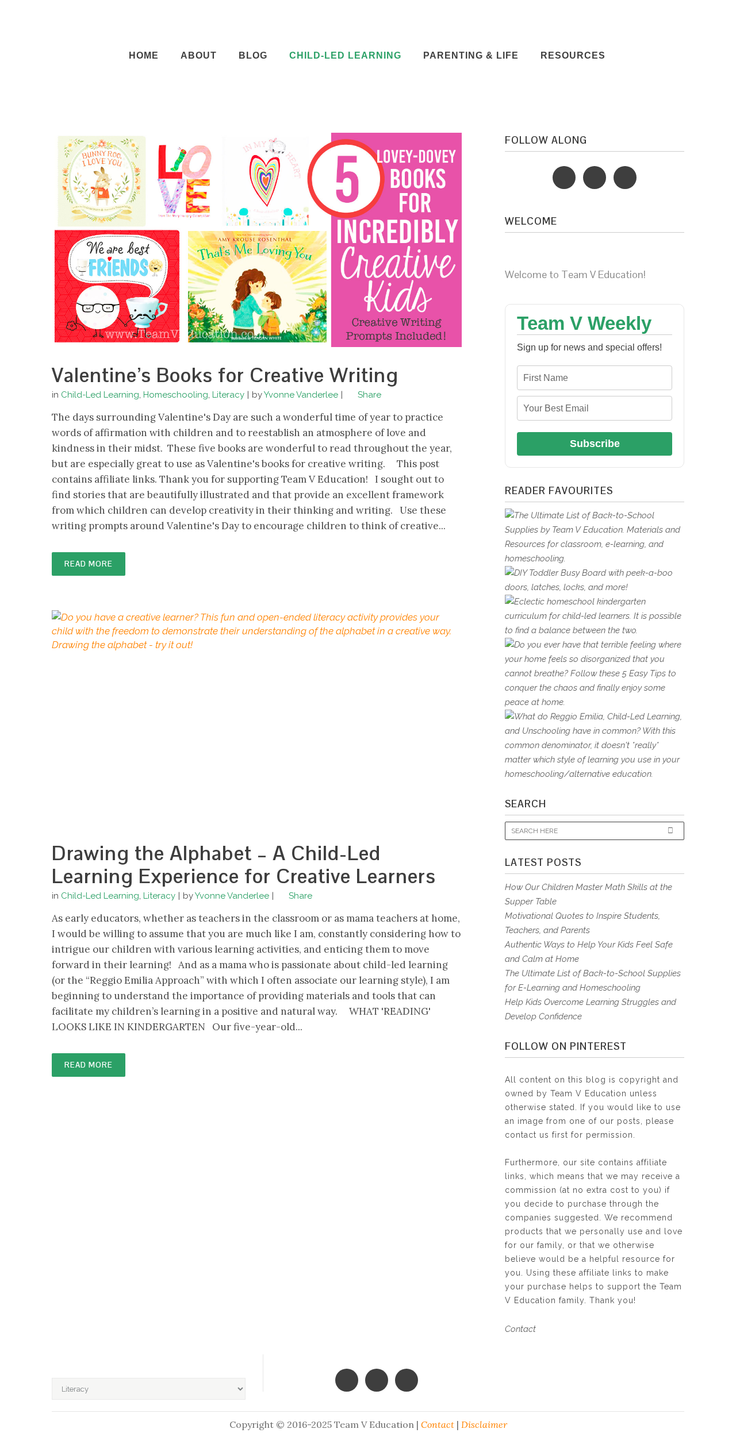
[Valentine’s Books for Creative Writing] (257, 240)
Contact (520, 1329)
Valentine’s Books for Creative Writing (225, 375)
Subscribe (595, 443)
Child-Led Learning (100, 395)
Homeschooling (175, 395)
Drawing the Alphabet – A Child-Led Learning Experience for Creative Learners (244, 864)
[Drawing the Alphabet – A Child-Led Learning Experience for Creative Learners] (257, 717)
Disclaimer (484, 1424)
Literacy (228, 395)
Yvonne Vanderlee (301, 395)
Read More (88, 564)
